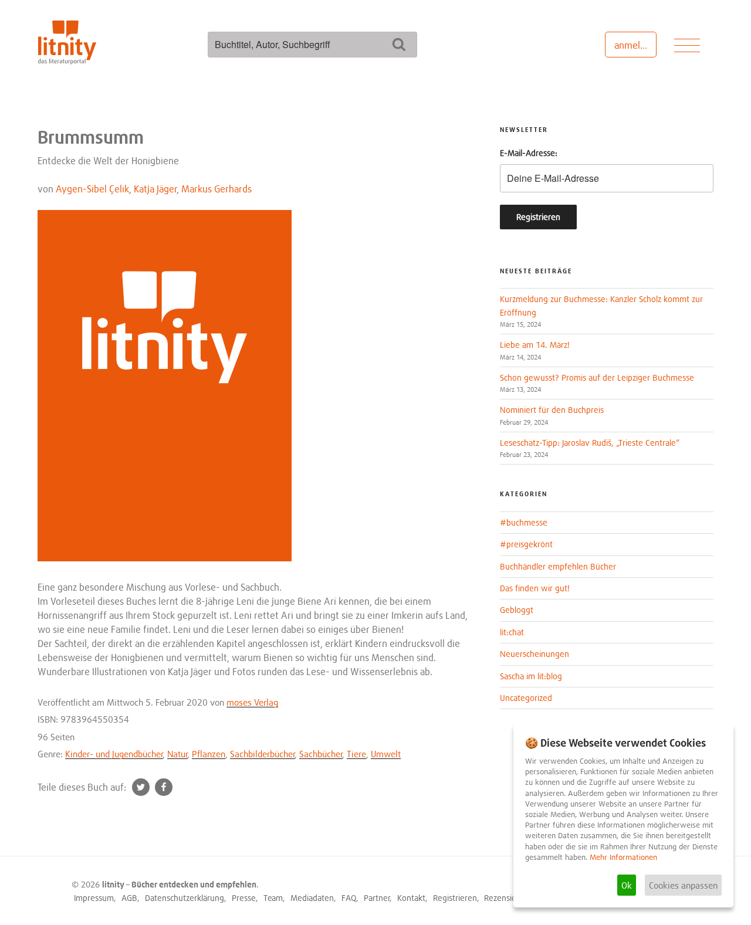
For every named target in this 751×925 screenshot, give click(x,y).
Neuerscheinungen (534, 654)
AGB (129, 898)
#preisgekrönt (526, 544)
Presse (244, 898)
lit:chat (512, 632)
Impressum (94, 898)
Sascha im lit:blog (531, 676)
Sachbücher (321, 753)
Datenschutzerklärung (184, 898)
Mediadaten (312, 898)
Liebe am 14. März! (535, 345)
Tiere (356, 753)
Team (273, 898)
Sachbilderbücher (262, 753)
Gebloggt (516, 610)
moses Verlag (252, 702)
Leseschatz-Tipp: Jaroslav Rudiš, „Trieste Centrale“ (589, 443)
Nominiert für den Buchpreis (552, 410)
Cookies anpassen (683, 885)
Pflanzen (208, 753)
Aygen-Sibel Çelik (92, 189)
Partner (377, 898)
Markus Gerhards (216, 189)
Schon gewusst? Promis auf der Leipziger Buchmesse (597, 377)
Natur (177, 753)
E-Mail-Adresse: (528, 153)
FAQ (348, 898)
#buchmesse (523, 522)
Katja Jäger (155, 189)
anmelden (635, 45)
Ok (626, 885)
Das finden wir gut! (535, 588)
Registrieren (455, 898)
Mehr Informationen (623, 857)
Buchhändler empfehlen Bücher (558, 566)
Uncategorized (526, 698)
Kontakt (411, 898)
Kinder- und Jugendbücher (114, 753)
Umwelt (386, 753)
